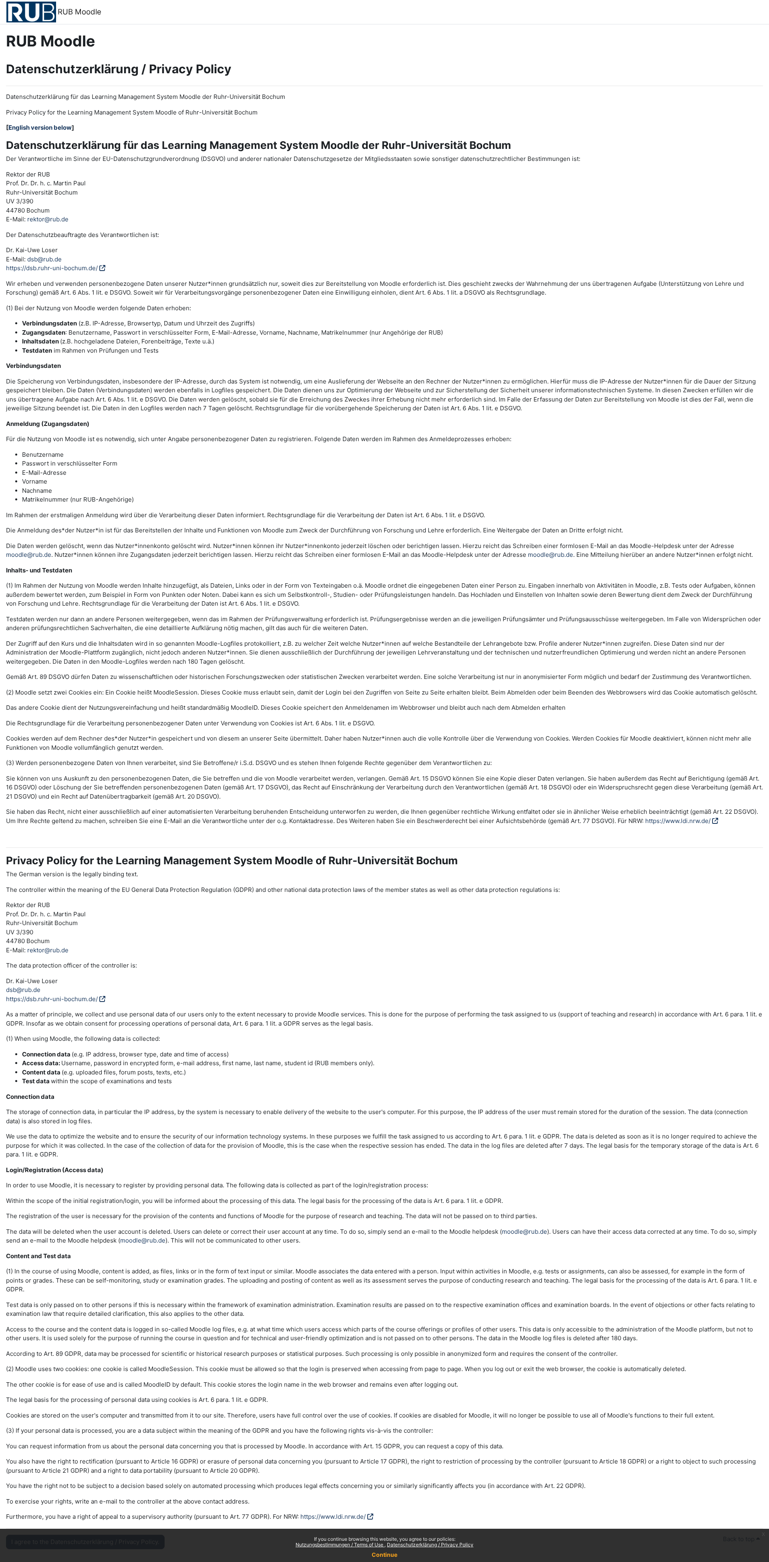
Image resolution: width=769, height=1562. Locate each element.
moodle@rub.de (28, 554)
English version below (40, 127)
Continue (384, 1554)
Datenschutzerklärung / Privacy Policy (430, 1545)
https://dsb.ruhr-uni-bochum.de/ (52, 268)
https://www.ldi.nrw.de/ (678, 821)
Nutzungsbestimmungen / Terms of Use (340, 1545)
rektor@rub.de (47, 219)
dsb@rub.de (44, 259)
